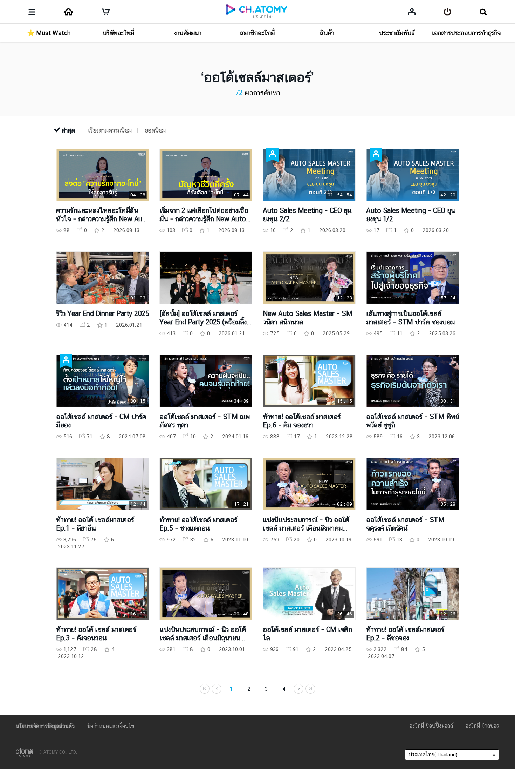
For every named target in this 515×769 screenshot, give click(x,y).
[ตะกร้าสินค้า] (106, 12)
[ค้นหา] (483, 12)
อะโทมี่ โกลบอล (482, 726)
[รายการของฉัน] (412, 11)
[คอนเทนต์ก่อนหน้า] (298, 689)
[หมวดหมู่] (32, 12)
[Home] (68, 12)
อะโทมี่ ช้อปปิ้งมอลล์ (431, 726)
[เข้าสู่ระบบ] (447, 12)
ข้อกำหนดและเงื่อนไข (110, 726)
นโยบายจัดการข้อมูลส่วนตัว (45, 726)
